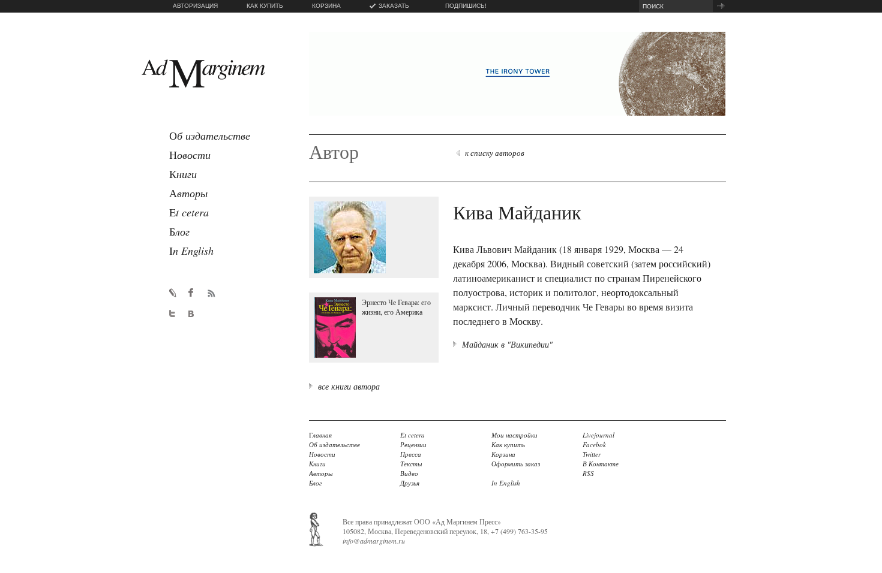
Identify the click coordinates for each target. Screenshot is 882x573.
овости (190, 154)
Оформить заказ (515, 463)
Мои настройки (514, 434)
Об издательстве (334, 444)
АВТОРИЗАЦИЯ (195, 5)
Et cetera (412, 434)
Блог (315, 482)
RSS (588, 473)
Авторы (320, 473)
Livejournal (598, 434)
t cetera (189, 212)
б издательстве (209, 135)
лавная (320, 434)
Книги (317, 463)
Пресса (410, 454)
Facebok (594, 444)
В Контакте (601, 463)
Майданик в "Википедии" (507, 344)
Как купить (508, 444)
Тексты (411, 463)
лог (179, 231)
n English (191, 250)
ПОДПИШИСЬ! (466, 5)
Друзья (409, 482)
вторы (188, 193)
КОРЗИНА (326, 5)
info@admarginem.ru (374, 540)
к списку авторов (494, 152)
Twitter (592, 454)
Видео (409, 473)
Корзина (503, 454)
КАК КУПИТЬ (265, 5)
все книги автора (349, 386)
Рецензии (413, 444)
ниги (183, 174)
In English (505, 482)
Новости (322, 454)
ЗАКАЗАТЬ (394, 5)
